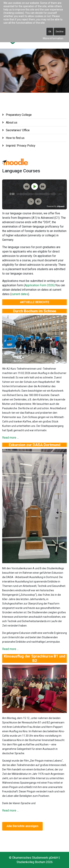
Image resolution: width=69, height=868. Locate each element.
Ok (49, 31)
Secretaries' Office (17, 130)
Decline (59, 31)
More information (53, 38)
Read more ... (10, 437)
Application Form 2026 (39, 285)
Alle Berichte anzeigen (22, 826)
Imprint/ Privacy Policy (20, 145)
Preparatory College (18, 115)
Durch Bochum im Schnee (34, 311)
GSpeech (60, 206)
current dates (19, 294)
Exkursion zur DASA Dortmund (34, 445)
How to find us (14, 138)
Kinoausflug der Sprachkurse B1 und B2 (34, 658)
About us (11, 122)
